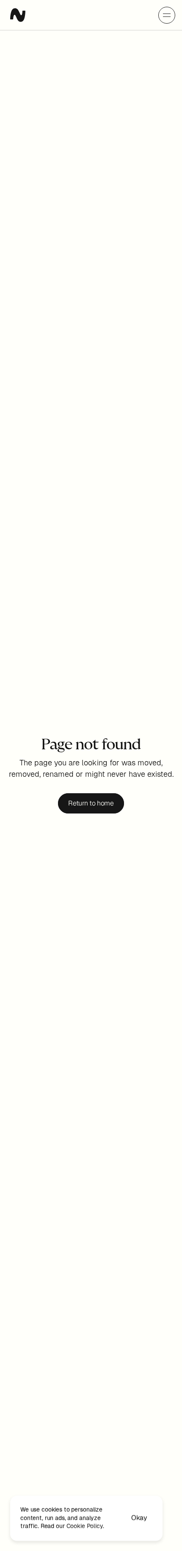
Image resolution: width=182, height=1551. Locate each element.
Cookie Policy (84, 1526)
